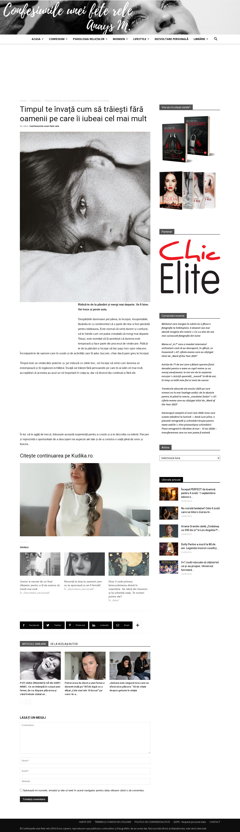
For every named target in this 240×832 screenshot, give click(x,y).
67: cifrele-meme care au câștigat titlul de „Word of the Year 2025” (189, 400)
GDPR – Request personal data (189, 822)
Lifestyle (139, 39)
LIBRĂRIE (199, 39)
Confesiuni (56, 39)
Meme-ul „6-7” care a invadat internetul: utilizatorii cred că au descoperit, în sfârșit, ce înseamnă (187, 348)
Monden (119, 39)
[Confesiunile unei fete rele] (120, 17)
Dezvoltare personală (171, 39)
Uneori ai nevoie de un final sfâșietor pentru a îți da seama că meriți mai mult (40, 585)
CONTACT (214, 822)
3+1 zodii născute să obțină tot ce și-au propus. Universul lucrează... (200, 566)
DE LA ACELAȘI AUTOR (64, 643)
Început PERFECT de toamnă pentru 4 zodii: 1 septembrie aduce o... (198, 493)
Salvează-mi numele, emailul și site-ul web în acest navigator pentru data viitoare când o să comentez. (84, 790)
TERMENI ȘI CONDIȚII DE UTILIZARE (113, 822)
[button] (215, 39)
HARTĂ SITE (85, 822)
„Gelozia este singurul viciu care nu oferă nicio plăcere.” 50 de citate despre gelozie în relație (129, 687)
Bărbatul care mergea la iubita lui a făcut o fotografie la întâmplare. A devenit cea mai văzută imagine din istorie (186, 327)
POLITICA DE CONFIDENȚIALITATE (152, 822)
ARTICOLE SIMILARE (34, 643)
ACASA (36, 39)
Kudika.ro (82, 456)
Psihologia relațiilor (88, 39)
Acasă (23, 100)
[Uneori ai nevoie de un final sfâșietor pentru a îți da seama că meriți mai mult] (40, 564)
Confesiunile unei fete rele (44, 126)
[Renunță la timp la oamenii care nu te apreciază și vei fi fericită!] (84, 564)
